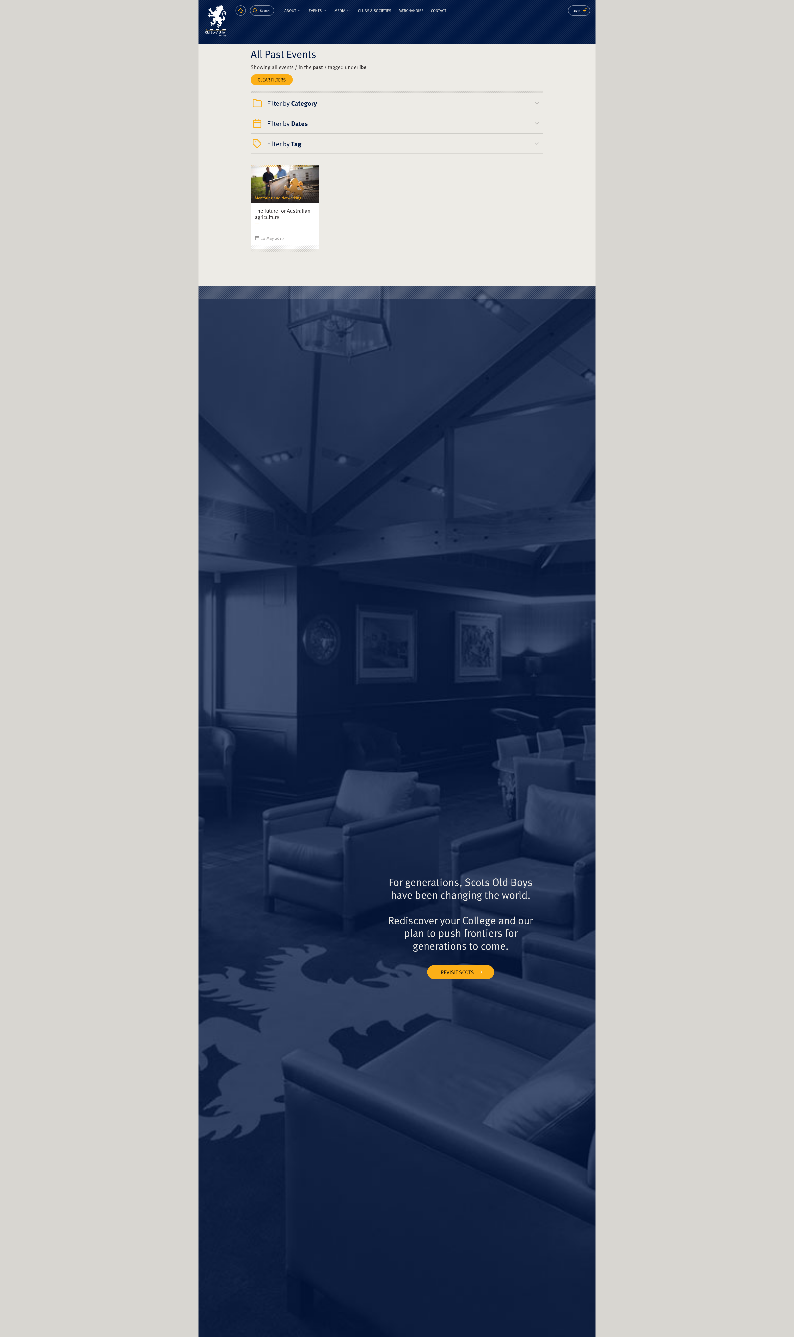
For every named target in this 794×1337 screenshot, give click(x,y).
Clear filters (272, 79)
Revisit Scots (457, 972)
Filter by (292, 103)
